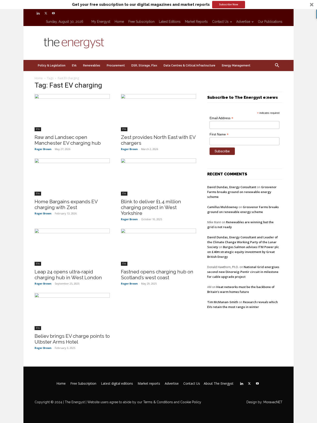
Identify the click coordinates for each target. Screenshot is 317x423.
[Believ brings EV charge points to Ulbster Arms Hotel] (72, 311)
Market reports (196, 21)
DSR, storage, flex (144, 65)
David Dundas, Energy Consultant (231, 187)
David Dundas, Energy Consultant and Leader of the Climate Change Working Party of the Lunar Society (242, 242)
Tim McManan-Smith (222, 302)
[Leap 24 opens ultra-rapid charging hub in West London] (72, 247)
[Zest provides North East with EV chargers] (158, 112)
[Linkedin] (38, 13)
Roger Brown (43, 149)
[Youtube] (53, 13)
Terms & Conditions (157, 402)
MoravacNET (272, 402)
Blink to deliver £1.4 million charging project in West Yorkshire (151, 207)
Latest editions (170, 21)
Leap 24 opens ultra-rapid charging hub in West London (68, 274)
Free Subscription (141, 21)
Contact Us (220, 21)
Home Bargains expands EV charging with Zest (66, 204)
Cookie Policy (190, 402)
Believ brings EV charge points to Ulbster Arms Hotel (72, 339)
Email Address (221, 118)
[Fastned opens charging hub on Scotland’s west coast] (158, 247)
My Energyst (100, 21)
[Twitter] (45, 13)
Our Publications (270, 21)
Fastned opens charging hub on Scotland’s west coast (157, 274)
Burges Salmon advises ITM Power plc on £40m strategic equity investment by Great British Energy (243, 252)
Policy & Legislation (51, 65)
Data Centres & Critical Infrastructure (189, 65)
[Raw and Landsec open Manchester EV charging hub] (72, 112)
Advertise (243, 21)
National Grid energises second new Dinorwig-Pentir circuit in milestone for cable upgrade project (243, 272)
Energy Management (236, 65)
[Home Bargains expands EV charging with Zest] (72, 177)
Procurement (116, 65)
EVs (74, 65)
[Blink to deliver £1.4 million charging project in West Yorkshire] (158, 177)
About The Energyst (218, 383)
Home (119, 21)
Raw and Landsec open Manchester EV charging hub (68, 140)
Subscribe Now (228, 4)
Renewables (91, 65)
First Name (219, 134)
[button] (158, 4)
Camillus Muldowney (222, 207)
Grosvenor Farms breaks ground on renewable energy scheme (242, 192)
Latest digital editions (117, 383)
